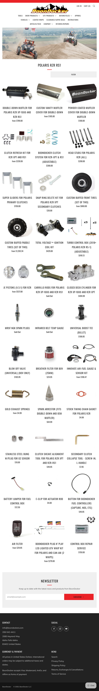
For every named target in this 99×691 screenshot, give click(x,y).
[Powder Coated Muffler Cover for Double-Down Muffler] (82, 92)
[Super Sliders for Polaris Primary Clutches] (17, 182)
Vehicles (24, 19)
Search (54, 657)
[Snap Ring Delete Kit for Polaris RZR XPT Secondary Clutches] (49, 182)
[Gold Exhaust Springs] (17, 394)
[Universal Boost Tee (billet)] (82, 313)
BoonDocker (6, 687)
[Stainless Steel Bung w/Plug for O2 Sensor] (17, 439)
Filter (73, 74)
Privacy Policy (57, 661)
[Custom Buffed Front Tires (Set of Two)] (82, 182)
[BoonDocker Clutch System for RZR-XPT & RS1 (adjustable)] (49, 137)
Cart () (87, 6)
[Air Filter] (17, 528)
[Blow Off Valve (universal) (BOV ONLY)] (17, 353)
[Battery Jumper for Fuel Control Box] (17, 483)
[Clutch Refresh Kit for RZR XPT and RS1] (17, 137)
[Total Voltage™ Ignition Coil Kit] (49, 227)
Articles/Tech (35, 24)
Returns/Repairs (62, 24)
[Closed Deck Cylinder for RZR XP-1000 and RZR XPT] (82, 272)
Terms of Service (58, 674)
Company (47, 24)
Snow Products (31, 15)
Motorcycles (64, 15)
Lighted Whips (38, 19)
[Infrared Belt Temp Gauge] (49, 313)
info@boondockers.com (12, 628)
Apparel (78, 15)
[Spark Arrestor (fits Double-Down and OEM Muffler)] (49, 394)
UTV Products (48, 15)
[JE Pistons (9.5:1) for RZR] (17, 272)
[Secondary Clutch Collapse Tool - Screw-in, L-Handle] (82, 439)
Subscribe (77, 597)
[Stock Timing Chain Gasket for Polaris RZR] (82, 394)
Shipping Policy (58, 665)
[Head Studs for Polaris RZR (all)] (82, 137)
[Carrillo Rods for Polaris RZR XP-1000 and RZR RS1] (49, 272)
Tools (20, 15)
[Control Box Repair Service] (82, 528)
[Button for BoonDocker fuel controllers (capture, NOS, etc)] (82, 483)
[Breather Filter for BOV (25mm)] (49, 353)
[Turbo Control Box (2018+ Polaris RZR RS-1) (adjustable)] (82, 227)
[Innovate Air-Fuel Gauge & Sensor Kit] (82, 353)
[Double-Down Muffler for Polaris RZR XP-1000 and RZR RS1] (17, 92)
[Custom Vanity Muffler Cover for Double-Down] (49, 92)
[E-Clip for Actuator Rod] (49, 483)
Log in (79, 6)
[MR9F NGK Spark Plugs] (17, 313)
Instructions (73, 19)
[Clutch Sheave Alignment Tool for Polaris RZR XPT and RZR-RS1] (49, 439)
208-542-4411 (8, 632)
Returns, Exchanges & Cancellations (67, 669)
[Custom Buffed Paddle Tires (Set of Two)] (17, 227)
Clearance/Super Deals (56, 19)
